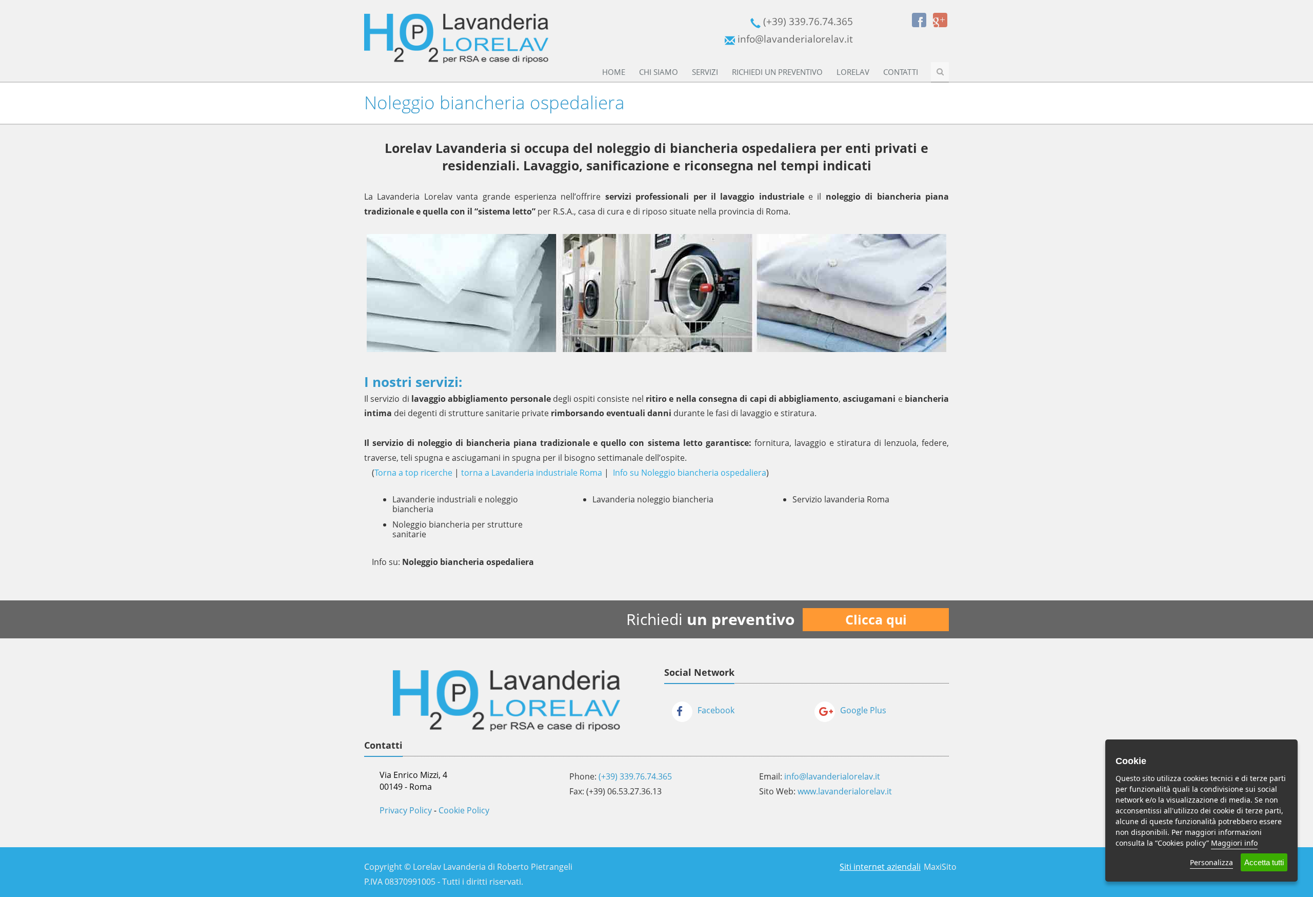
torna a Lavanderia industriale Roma (531, 472)
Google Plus (863, 710)
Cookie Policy (464, 810)
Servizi (705, 72)
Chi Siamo (658, 72)
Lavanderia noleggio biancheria (652, 499)
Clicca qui (876, 619)
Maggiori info (1234, 843)
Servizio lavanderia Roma (840, 499)
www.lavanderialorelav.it (845, 791)
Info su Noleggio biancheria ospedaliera (689, 472)
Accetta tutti (1264, 862)
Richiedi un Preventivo (777, 72)
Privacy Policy (406, 810)
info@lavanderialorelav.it (832, 776)
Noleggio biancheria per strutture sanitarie (457, 529)
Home (613, 72)
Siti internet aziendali (880, 866)
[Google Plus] (940, 20)
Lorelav (853, 72)
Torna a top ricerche (413, 472)
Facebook (716, 710)
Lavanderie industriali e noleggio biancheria (455, 504)
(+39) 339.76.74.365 (635, 776)
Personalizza (1211, 862)
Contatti (900, 72)
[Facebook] (919, 20)
